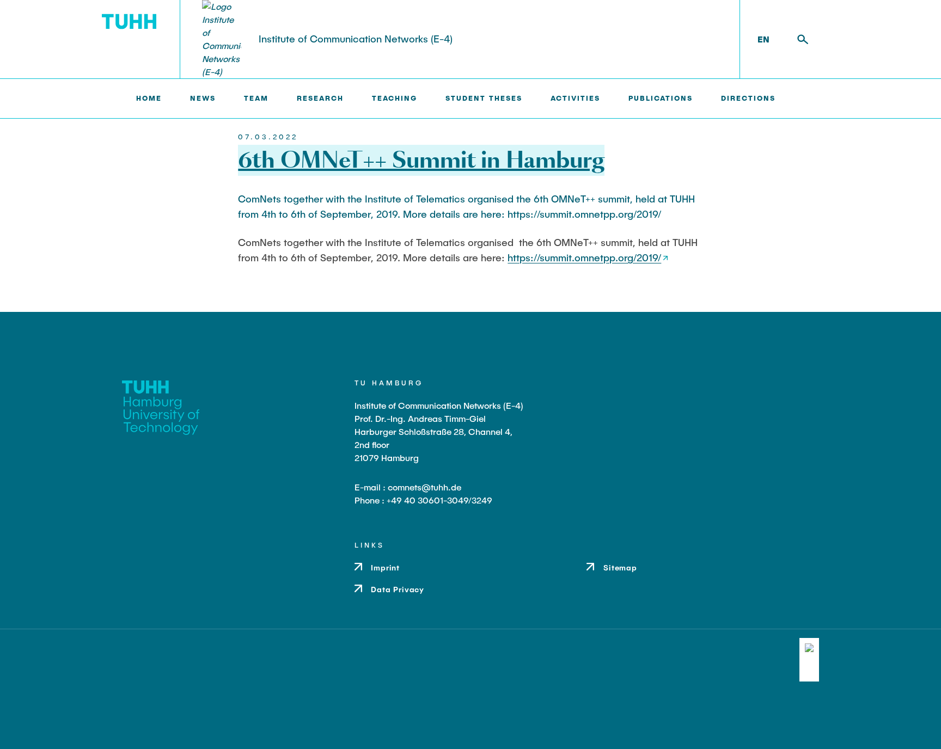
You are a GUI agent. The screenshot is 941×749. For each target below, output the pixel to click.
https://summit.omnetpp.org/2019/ (584, 257)
